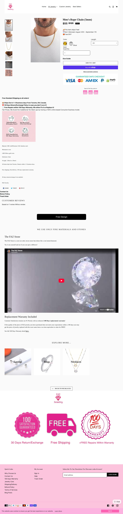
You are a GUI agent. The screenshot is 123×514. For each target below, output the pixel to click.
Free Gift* (68, 34)
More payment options (90, 71)
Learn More (58, 511)
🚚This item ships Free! (71, 30)
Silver (75, 44)
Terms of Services (11, 490)
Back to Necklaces (63, 388)
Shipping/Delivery (11, 484)
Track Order (4, 196)
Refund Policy (9, 487)
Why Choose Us (10, 473)
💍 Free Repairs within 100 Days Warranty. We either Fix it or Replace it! (28, 107)
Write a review (20, 204)
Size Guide (67, 58)
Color (65, 39)
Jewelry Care (9, 481)
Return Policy (5, 194)
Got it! (110, 511)
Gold (65, 43)
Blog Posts (8, 493)
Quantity (66, 49)
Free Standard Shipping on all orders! (15, 98)
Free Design (61, 217)
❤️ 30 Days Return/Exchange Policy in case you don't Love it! (24, 105)
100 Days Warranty (11, 479)
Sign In (36, 473)
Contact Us (4, 191)
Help (35, 476)
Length (93, 39)
